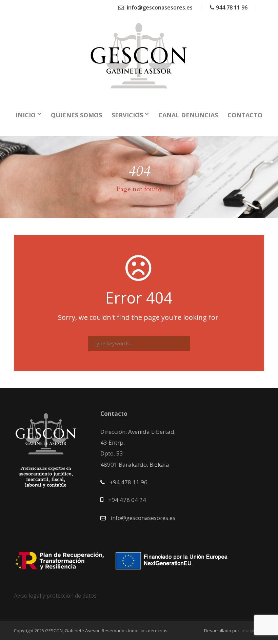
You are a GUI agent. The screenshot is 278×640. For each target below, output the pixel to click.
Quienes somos (76, 115)
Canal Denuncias (188, 115)
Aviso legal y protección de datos (55, 595)
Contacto (244, 115)
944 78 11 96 (231, 7)
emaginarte (252, 630)
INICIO (26, 115)
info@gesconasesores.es (159, 7)
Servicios (127, 115)
